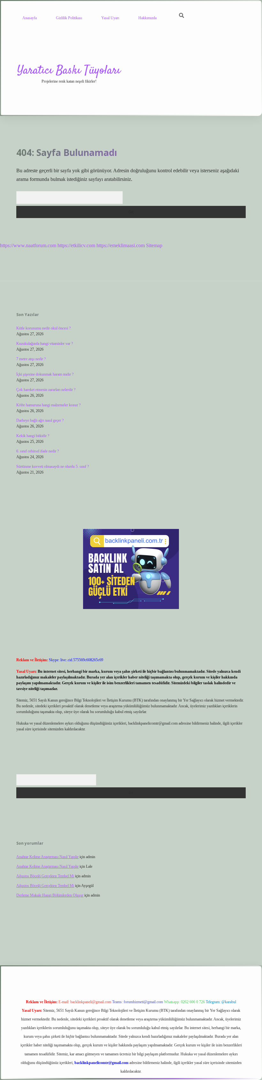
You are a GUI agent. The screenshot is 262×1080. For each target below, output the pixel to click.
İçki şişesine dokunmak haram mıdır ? (44, 374)
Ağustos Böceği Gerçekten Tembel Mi (45, 876)
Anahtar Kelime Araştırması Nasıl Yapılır (47, 857)
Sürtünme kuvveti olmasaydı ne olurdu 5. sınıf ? (52, 466)
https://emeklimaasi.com (120, 245)
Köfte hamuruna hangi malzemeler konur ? (48, 405)
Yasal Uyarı (110, 18)
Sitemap (154, 245)
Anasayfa (29, 18)
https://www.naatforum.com (28, 245)
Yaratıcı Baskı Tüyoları (68, 70)
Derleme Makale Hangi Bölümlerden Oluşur (49, 895)
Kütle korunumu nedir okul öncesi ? (43, 328)
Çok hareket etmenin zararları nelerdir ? (45, 389)
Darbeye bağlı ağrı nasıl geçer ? (40, 420)
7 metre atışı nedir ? (31, 359)
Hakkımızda (147, 18)
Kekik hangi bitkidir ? (32, 436)
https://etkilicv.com (76, 245)
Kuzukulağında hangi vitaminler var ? (44, 343)
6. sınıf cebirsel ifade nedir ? (37, 451)
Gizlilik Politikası (69, 18)
